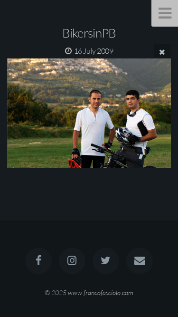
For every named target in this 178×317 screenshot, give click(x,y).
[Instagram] (72, 261)
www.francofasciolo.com (100, 292)
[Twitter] (106, 261)
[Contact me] (139, 261)
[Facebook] (38, 261)
